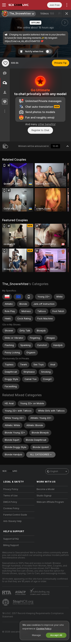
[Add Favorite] (5, 63)
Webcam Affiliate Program (50, 502)
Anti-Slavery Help (12, 521)
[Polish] (7, 297)
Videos (47, 13)
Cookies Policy (11, 508)
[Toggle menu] (4, 5)
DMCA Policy (10, 502)
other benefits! (47, 124)
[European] (18, 297)
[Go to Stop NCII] (23, 602)
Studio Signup (44, 495)
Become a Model (45, 489)
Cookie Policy (43, 628)
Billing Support (11, 545)
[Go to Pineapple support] (6, 602)
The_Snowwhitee (15, 284)
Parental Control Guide (15, 515)
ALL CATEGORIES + (41, 454)
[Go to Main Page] (22, 5)
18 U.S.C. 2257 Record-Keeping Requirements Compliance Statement (33, 615)
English (54, 471)
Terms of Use (10, 495)
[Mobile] (29, 297)
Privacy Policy (10, 489)
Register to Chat (40, 130)
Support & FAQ (11, 539)
